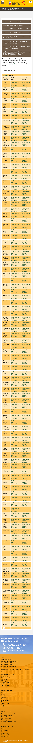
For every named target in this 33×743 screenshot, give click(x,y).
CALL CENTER (17, 644)
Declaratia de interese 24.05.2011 (25, 138)
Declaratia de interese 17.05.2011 (25, 166)
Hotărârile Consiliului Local (8, 721)
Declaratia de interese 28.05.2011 (25, 237)
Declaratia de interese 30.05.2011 (25, 95)
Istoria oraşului (5, 730)
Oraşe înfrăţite (5, 682)
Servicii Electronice (6, 692)
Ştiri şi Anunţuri (5, 685)
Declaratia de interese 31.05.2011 (25, 84)
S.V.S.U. (3, 706)
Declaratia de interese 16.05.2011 (25, 111)
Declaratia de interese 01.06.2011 (25, 619)
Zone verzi (4, 702)
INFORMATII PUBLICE (8, 9)
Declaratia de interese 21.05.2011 (25, 247)
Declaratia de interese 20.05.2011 (25, 198)
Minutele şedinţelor (6, 719)
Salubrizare (4, 699)
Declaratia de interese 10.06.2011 (25, 520)
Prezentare (4, 728)
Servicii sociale (5, 703)
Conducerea (4, 676)
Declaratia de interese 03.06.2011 (25, 471)
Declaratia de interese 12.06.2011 (25, 340)
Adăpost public (5, 700)
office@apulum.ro (10, 666)
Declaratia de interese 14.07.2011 (25, 329)
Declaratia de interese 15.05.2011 (25, 515)
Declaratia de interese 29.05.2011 (25, 389)
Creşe (2, 705)
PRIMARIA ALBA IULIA (15, 8)
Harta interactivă (5, 734)
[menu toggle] (2, 2)
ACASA (4, 8)
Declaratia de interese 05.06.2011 (25, 460)
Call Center (4, 679)
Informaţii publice (5, 681)
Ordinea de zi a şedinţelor (8, 716)
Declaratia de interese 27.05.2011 (25, 127)
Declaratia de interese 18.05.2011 (25, 100)
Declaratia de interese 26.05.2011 (25, 116)
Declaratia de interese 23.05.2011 (25, 133)
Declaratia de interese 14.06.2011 (25, 411)
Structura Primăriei (6, 678)
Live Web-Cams (5, 736)
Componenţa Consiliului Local (9, 713)
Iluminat (3, 694)
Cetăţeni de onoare (6, 684)
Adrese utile (4, 731)
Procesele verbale (6, 718)
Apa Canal (4, 695)
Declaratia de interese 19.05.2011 (25, 149)
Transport (3, 697)
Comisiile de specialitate (7, 715)
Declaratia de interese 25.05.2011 (25, 302)
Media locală (4, 733)
